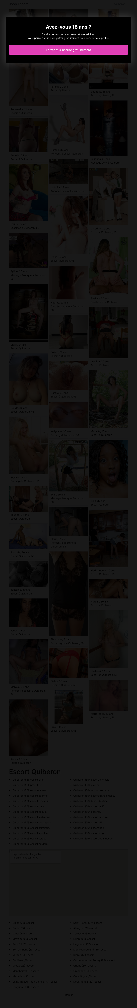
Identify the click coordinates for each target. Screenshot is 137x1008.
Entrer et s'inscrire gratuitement (68, 50)
